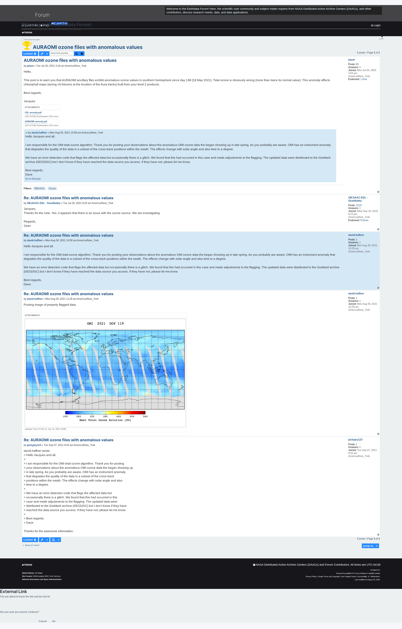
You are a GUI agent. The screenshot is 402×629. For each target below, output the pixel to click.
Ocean (52, 188)
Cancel (43, 621)
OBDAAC (39, 188)
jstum (351, 59)
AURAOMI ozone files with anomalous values (88, 47)
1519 (358, 205)
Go (53, 621)
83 (357, 64)
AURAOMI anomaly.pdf (36, 121)
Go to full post (33, 178)
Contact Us (375, 570)
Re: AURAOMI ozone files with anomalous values (68, 198)
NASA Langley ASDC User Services (46, 576)
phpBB (348, 573)
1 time (363, 79)
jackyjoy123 (355, 439)
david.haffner (39, 132)
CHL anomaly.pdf (33, 112)
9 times (364, 220)
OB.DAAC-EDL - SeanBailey (358, 199)
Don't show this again (32, 39)
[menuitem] (301, 565)
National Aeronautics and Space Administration (42, 579)
